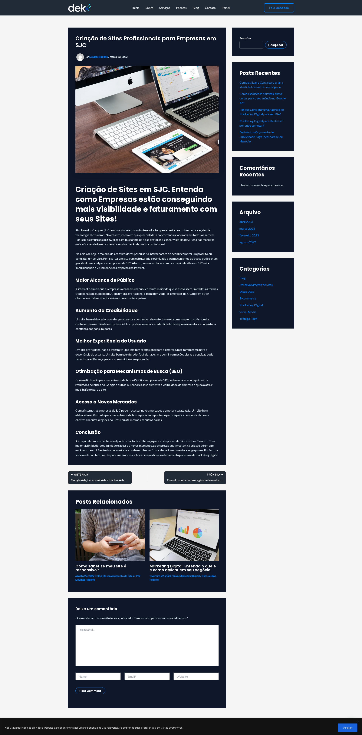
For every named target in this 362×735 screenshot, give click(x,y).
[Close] (358, 721)
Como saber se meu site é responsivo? (100, 568)
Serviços (164, 7)
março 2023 (247, 228)
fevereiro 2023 (249, 235)
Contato (210, 7)
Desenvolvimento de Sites (118, 575)
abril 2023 (246, 221)
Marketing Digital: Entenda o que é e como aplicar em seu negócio (183, 568)
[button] (279, 7)
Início (136, 7)
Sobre (149, 7)
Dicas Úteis (246, 291)
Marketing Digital (189, 575)
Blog (196, 7)
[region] (181, 726)
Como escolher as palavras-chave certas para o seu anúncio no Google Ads (262, 98)
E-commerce (247, 298)
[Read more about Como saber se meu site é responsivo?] (110, 534)
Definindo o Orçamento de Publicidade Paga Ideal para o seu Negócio (261, 136)
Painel (226, 7)
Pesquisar (245, 38)
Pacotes (181, 7)
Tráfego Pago (248, 318)
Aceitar (347, 727)
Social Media (247, 312)
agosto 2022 (247, 242)
